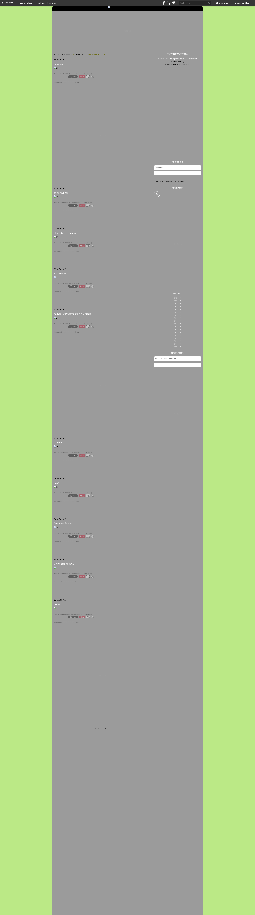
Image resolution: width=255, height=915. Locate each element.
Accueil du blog (177, 61)
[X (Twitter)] (168, 3)
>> (109, 728)
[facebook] (164, 3)
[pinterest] (173, 3)
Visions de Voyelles (63, 54)
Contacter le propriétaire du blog (169, 181)
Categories (80, 54)
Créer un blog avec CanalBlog (177, 64)
